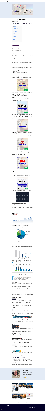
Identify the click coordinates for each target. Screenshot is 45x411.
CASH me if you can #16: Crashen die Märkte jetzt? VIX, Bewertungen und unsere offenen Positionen (15, 391)
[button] (1, 410)
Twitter (26, 360)
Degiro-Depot (14, 171)
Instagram (31, 360)
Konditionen (27, 342)
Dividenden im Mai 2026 (29, 388)
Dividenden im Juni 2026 (22, 387)
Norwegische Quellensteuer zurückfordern (28, 398)
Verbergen (15, 26)
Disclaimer (18, 69)
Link (29, 354)
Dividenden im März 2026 (22, 398)
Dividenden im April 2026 (14, 398)
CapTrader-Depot (15, 95)
